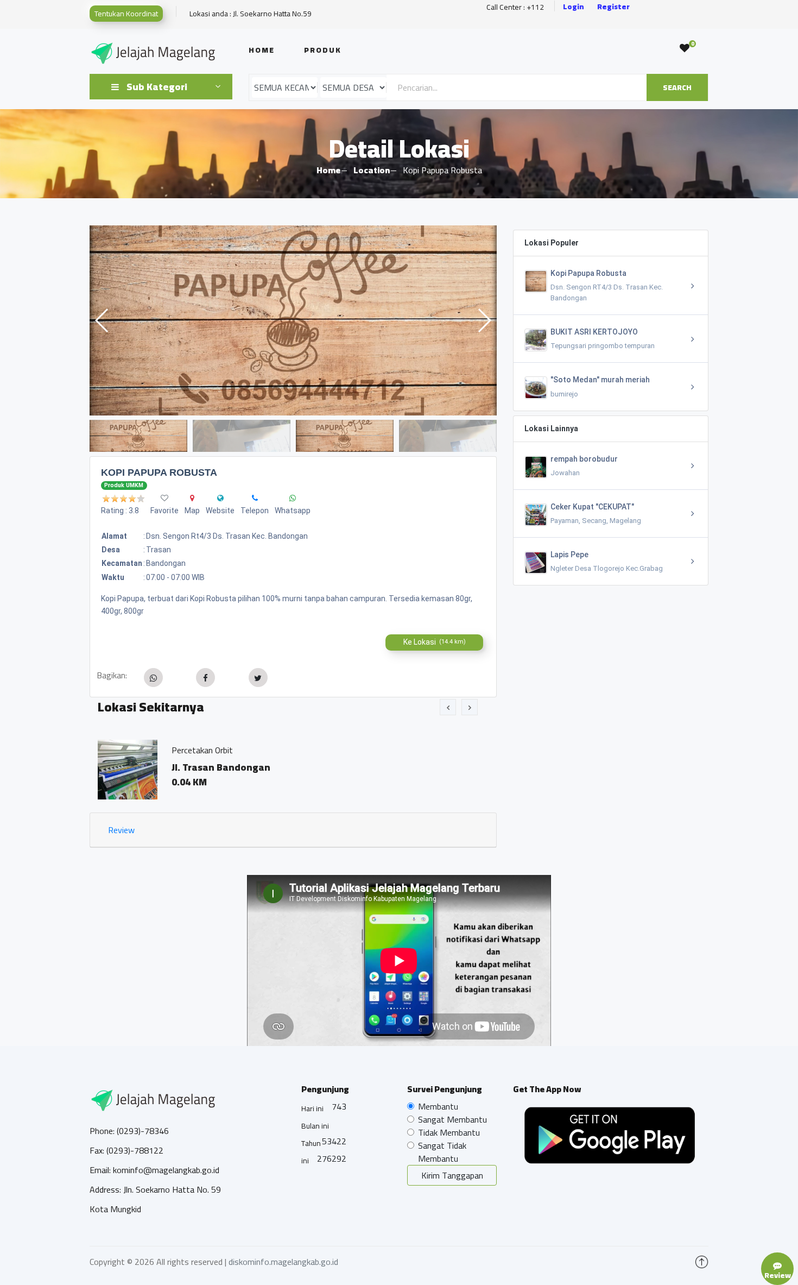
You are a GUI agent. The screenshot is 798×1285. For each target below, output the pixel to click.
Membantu (438, 1106)
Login (573, 6)
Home (262, 50)
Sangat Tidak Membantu (442, 1152)
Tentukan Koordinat (126, 14)
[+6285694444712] (255, 498)
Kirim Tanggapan (452, 1175)
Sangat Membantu (452, 1119)
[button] (484, 320)
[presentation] (448, 707)
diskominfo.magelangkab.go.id (283, 1261)
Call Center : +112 (515, 7)
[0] (684, 48)
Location (371, 170)
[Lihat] (293, 320)
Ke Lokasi (434, 642)
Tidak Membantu (449, 1132)
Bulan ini (315, 1126)
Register (613, 6)
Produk (322, 50)
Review (121, 830)
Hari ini (312, 1108)
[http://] (220, 498)
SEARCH (677, 87)
